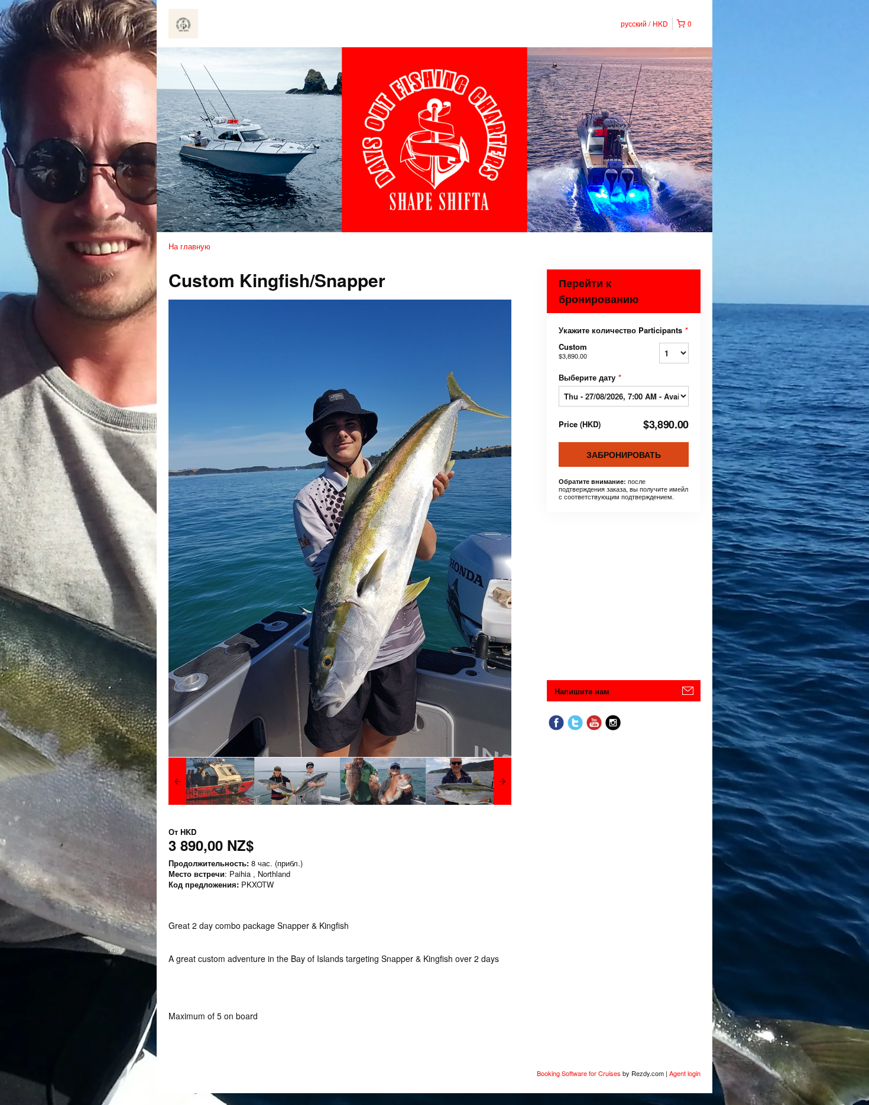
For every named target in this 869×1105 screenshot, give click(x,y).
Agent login (685, 1073)
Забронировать (623, 454)
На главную (189, 246)
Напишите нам (582, 691)
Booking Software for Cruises (579, 1073)
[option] (211, 781)
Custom (573, 350)
